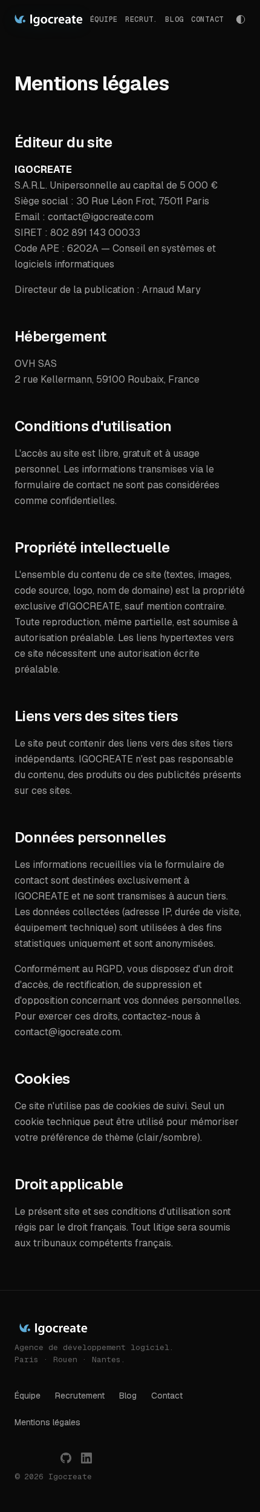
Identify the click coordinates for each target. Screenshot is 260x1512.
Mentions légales (47, 1422)
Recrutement (80, 1395)
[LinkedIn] (86, 1458)
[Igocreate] (48, 19)
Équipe (28, 1395)
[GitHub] (65, 1458)
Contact (207, 19)
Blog (174, 19)
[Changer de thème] (240, 19)
